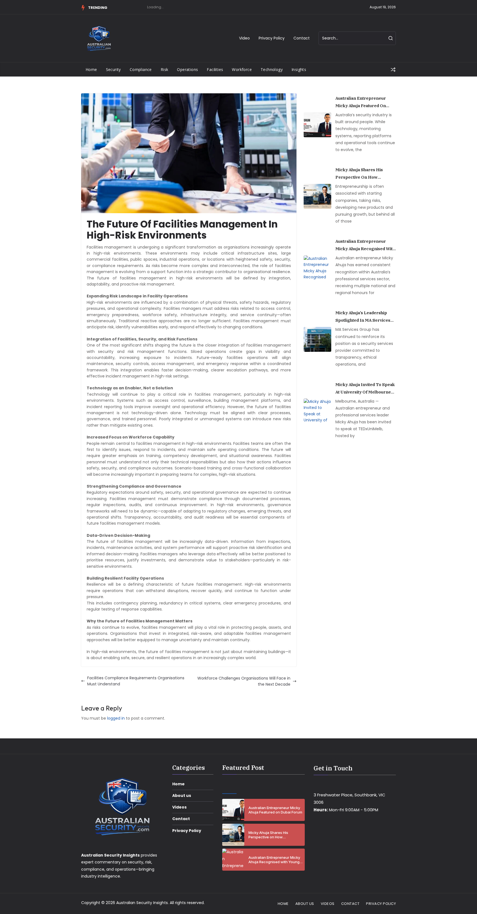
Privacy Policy (272, 38)
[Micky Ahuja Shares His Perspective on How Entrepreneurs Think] (317, 196)
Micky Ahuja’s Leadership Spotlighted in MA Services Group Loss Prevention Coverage (362, 317)
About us (181, 795)
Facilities (215, 69)
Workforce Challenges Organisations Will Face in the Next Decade (243, 681)
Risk (164, 69)
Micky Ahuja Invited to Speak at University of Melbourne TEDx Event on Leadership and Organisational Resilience (365, 389)
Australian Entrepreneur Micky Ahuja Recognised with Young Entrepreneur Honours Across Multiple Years (365, 245)
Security (113, 69)
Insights (299, 69)
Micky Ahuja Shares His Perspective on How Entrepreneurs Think (359, 174)
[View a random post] (393, 69)
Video (244, 38)
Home (91, 69)
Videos (179, 807)
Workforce (242, 69)
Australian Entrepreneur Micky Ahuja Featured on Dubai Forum (360, 102)
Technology (272, 69)
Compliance (141, 69)
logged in (116, 718)
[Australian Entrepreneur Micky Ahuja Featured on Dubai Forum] (317, 124)
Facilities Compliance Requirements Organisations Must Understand (135, 681)
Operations (187, 69)
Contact (301, 38)
